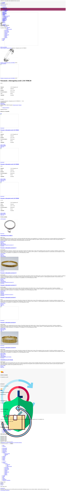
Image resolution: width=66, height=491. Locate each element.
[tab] (34, 107)
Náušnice (6, 470)
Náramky (6, 463)
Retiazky (6, 472)
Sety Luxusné (7, 469)
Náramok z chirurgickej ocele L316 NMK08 (9, 198)
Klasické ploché (7, 9)
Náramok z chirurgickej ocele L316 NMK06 (9, 164)
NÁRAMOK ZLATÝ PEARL (6, 359)
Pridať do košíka (3, 102)
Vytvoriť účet (2, 488)
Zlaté (5, 455)
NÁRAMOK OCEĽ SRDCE (6, 235)
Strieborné (6, 454)
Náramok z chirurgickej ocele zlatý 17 (8, 247)
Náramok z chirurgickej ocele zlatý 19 (8, 285)
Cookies (3, 431)
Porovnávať (4, 479)
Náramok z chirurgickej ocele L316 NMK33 (7, 62)
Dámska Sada (4, 7)
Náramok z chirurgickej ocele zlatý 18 (8, 272)
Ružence (6, 474)
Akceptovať (7, 490)
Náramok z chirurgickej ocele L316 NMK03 (9, 130)
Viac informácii (2, 490)
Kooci (12, 441)
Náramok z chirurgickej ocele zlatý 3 (8, 297)
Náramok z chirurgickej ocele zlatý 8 (8, 347)
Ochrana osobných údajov (6, 430)
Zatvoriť (1, 482)
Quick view (2, 146)
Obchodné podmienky (6, 429)
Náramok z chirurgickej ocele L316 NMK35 (7, 78)
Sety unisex (6, 467)
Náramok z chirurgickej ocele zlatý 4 (8, 322)
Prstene (6, 473)
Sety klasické (7, 468)
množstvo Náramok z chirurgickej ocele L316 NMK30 (11, 101)
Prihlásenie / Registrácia (6, 480)
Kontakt (3, 432)
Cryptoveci (4, 6)
